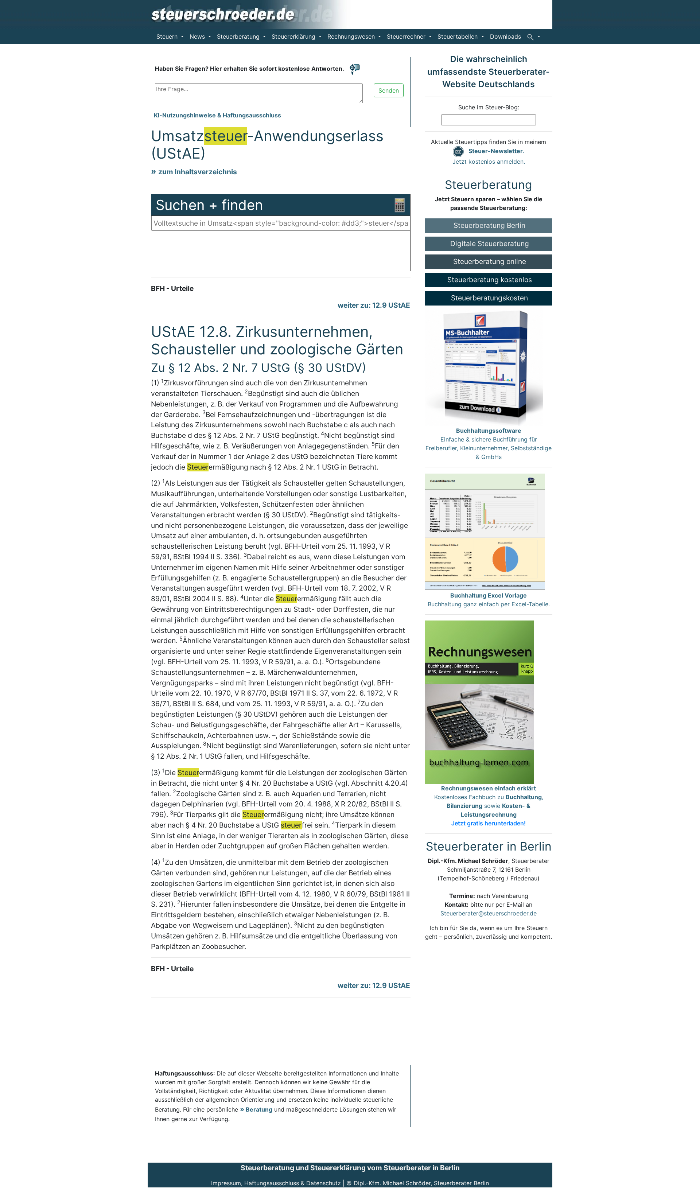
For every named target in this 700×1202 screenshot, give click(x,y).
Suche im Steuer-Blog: (488, 107)
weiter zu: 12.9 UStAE (374, 305)
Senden (388, 90)
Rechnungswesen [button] (352, 36)
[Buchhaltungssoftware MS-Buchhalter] (484, 365)
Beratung (259, 1109)
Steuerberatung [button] (239, 36)
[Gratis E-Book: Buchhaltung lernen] (479, 701)
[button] (533, 36)
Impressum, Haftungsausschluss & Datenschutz (276, 1183)
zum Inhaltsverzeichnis (197, 171)
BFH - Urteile (172, 288)
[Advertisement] (280, 252)
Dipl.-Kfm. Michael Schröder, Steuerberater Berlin (421, 1183)
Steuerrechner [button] (407, 36)
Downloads (505, 36)
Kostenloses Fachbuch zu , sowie (488, 806)
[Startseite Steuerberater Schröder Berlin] (256, 13)
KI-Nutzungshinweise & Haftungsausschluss (217, 115)
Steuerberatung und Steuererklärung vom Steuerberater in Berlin (350, 1167)
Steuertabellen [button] (458, 36)
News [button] (198, 36)
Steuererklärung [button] (294, 36)
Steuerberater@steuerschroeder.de (488, 913)
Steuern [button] (167, 36)
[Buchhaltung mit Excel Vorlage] (485, 531)
